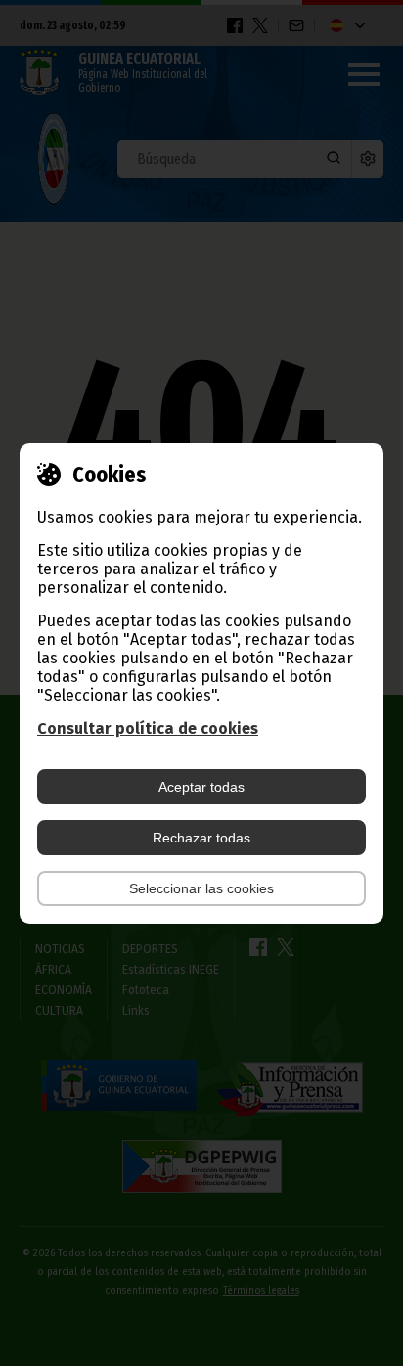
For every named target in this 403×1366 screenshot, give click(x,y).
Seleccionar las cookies (201, 888)
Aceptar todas (201, 787)
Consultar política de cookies (147, 728)
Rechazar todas (201, 837)
